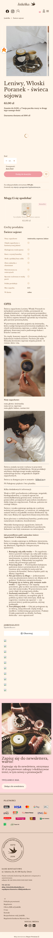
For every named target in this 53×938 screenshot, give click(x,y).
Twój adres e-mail (10, 780)
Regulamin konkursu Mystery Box (16, 918)
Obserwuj (28, 633)
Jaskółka (7, 18)
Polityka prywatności (12, 901)
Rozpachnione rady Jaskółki (14, 915)
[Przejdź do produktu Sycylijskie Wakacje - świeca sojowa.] (26, 209)
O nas (6, 910)
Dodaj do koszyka (23, 174)
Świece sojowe (18, 18)
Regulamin (8, 904)
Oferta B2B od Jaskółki (12, 907)
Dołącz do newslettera (14, 786)
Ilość (5, 156)
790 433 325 (6, 885)
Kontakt (7, 913)
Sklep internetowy (25, 937)
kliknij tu (40, 480)
